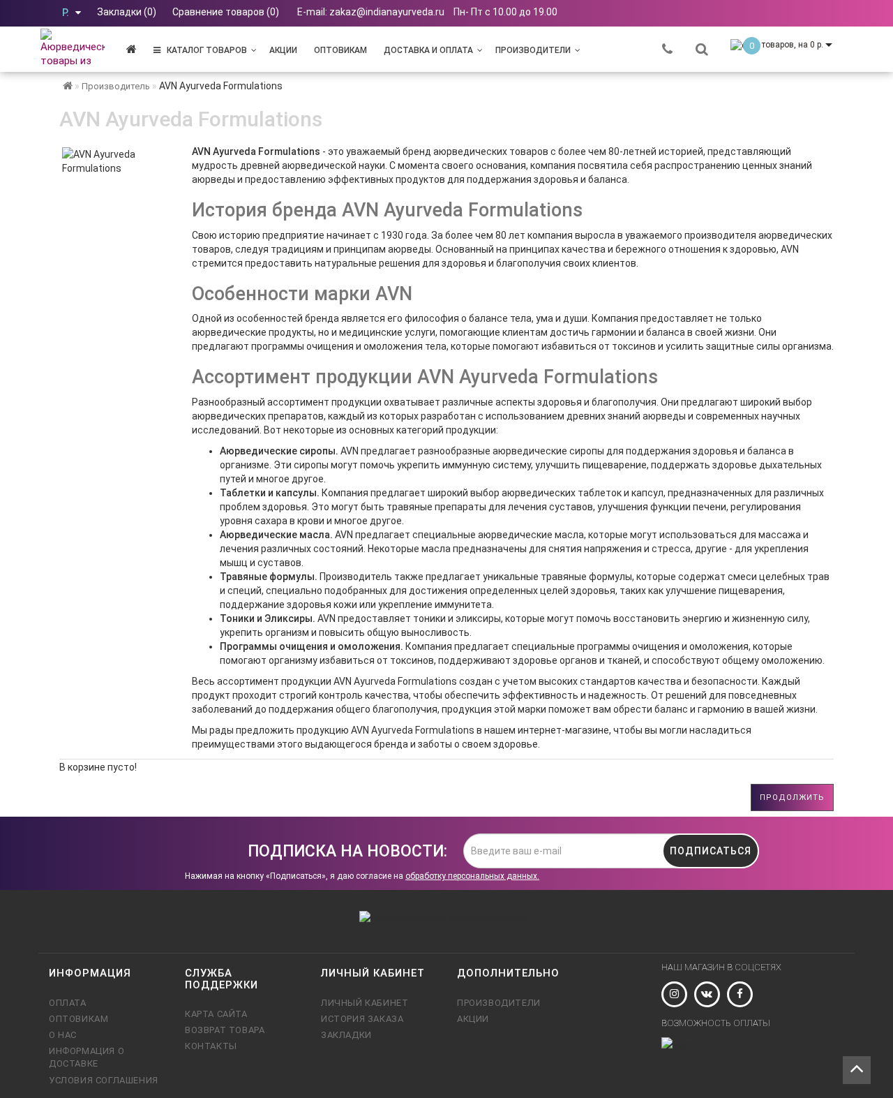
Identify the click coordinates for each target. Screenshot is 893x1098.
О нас (63, 1035)
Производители (533, 50)
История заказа (362, 1019)
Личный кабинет (364, 1002)
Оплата (68, 1002)
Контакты (211, 1046)
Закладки (346, 1035)
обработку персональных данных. (472, 876)
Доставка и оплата (428, 50)
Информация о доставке (86, 1057)
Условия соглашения (103, 1080)
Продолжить (792, 797)
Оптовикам (340, 50)
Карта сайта (216, 1014)
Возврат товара (224, 1030)
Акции (283, 50)
